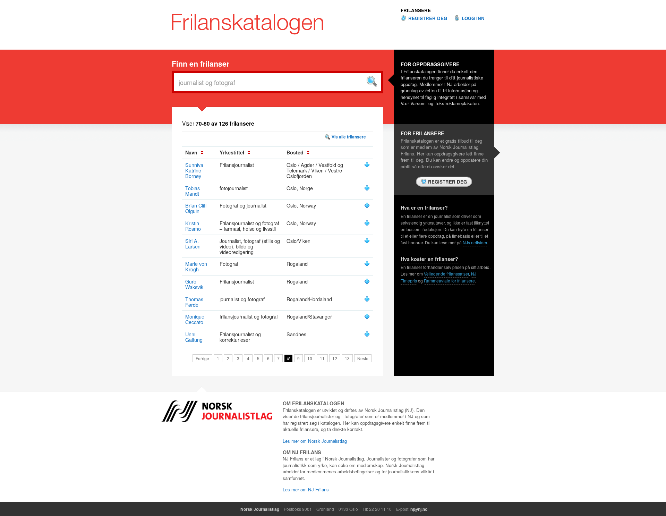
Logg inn (473, 18)
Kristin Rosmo (193, 225)
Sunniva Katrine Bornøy (194, 170)
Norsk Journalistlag (259, 509)
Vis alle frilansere (349, 137)
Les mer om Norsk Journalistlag (315, 441)
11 (322, 358)
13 (347, 358)
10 (309, 358)
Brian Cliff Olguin (196, 208)
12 (334, 358)
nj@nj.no (418, 509)
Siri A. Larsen (192, 243)
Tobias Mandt (192, 190)
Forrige (202, 358)
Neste (362, 358)
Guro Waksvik (194, 284)
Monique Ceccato (194, 319)
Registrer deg (427, 18)
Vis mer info (367, 165)
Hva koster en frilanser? (429, 258)
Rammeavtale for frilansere (449, 281)
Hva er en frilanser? (424, 207)
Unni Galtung (194, 336)
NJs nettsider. (475, 242)
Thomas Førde (194, 301)
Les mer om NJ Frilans (306, 489)
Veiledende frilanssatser (446, 274)
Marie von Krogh (196, 266)
